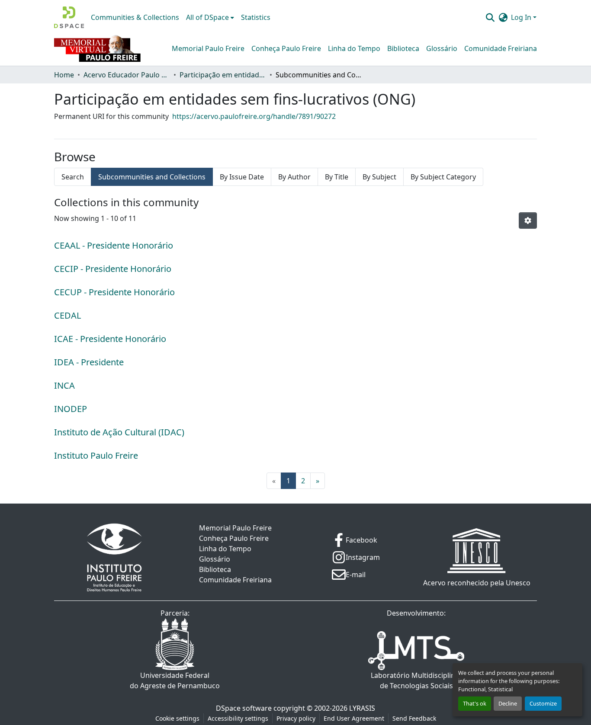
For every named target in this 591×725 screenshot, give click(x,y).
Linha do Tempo (354, 48)
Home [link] (64, 75)
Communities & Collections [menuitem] (135, 17)
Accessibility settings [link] (238, 718)
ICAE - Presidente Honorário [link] (110, 339)
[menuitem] (210, 17)
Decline (507, 703)
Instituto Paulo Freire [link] (96, 455)
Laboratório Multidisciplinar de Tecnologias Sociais (416, 680)
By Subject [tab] (379, 177)
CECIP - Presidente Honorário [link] (112, 269)
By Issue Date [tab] (242, 177)
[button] (69, 17)
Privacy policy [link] (295, 718)
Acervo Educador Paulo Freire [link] (127, 75)
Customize (543, 703)
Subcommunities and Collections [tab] (152, 177)
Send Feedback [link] (414, 718)
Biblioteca (403, 48)
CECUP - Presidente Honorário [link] (114, 292)
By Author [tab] (294, 177)
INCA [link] (64, 385)
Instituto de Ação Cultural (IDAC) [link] (119, 432)
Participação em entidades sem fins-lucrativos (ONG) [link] (223, 75)
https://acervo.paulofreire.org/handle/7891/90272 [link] (254, 116)
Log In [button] (522, 17)
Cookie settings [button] (177, 718)
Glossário (441, 48)
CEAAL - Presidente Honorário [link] (113, 245)
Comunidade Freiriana (500, 48)
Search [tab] (72, 177)
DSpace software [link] (244, 708)
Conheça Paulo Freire (286, 48)
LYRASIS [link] (362, 708)
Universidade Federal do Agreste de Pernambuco (175, 680)
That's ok (474, 703)
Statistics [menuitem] (255, 17)
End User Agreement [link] (354, 718)
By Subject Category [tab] (443, 177)
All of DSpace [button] (207, 17)
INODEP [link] (70, 409)
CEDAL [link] (67, 315)
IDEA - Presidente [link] (89, 362)
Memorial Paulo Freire (208, 48)
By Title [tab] (336, 177)
